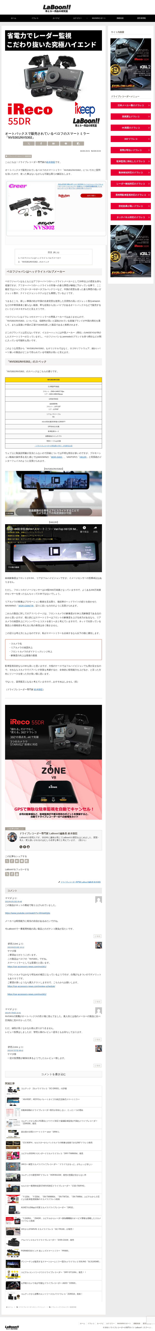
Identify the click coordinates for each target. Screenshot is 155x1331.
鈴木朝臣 (50, 162)
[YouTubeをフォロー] (28, 846)
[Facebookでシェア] (41, 143)
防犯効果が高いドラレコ (131, 206)
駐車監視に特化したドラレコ (131, 161)
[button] (78, 143)
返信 (98, 936)
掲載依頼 (136, 1323)
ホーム (82, 1323)
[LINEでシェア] (66, 143)
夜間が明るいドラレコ (131, 150)
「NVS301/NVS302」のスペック (34, 262)
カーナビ (100, 1323)
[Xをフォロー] (20, 846)
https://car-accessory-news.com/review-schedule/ (31, 986)
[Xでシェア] (29, 143)
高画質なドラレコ (131, 116)
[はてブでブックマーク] (53, 143)
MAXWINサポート (124, 1323)
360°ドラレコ (130, 139)
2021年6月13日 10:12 (16, 947)
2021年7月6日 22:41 (13, 1013)
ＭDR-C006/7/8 (25, 605)
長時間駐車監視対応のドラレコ (131, 195)
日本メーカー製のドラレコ (131, 105)
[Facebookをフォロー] (24, 846)
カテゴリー (110, 1323)
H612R (83, 457)
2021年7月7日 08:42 (15, 1050)
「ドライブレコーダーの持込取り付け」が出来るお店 (53, 446)
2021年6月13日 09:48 (13, 902)
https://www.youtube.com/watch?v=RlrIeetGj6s (27, 913)
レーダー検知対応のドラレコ (131, 183)
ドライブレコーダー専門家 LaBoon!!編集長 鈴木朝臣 (48, 833)
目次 (50, 252)
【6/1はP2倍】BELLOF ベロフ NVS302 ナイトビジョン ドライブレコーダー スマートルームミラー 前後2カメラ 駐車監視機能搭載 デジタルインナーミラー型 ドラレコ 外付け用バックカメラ (80, 186)
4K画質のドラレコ (131, 128)
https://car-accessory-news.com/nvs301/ (27, 966)
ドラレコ (91, 1323)
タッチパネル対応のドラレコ (131, 217)
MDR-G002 (56, 457)
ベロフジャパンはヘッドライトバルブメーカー (40, 258)
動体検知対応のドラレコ (131, 172)
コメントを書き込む (53, 1074)
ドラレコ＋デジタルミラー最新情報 (19, 156)
